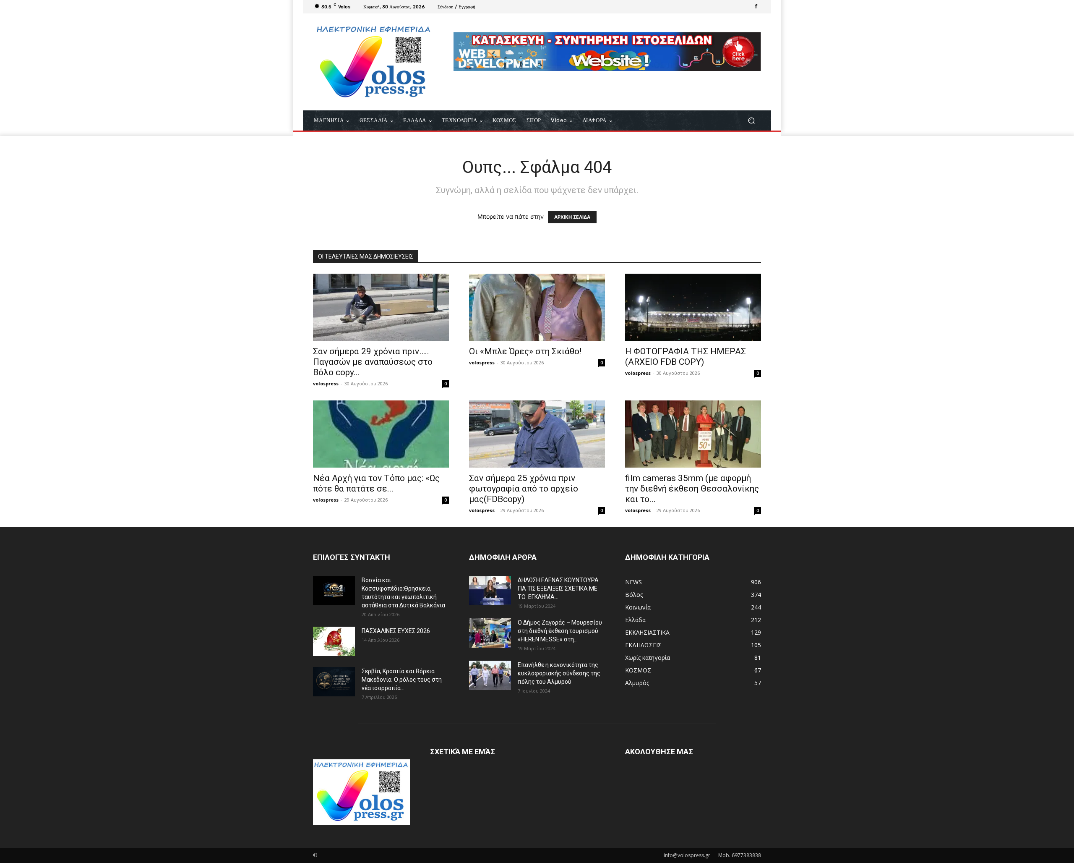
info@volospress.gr (687, 855)
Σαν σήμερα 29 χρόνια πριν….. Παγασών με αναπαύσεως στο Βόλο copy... (373, 361)
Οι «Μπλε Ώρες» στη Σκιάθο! (525, 351)
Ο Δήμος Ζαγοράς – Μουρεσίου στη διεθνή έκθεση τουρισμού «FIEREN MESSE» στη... (560, 631)
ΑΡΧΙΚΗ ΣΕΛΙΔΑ (572, 217)
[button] (751, 121)
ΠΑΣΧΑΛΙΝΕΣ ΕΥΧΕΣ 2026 (396, 631)
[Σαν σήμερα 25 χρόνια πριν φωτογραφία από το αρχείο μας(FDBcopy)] (537, 434)
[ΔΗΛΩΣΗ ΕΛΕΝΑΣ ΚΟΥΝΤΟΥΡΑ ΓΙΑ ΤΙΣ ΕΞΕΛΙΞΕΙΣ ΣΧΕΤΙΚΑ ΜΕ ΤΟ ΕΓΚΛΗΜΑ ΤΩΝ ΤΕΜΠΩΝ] (490, 590)
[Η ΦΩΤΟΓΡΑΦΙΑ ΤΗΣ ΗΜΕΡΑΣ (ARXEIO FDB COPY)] (693, 307)
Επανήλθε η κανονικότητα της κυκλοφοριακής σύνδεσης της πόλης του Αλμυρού (559, 673)
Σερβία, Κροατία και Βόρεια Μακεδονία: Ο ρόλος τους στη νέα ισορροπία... (402, 679)
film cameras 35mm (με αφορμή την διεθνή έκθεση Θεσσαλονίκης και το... (692, 488)
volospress (326, 383)
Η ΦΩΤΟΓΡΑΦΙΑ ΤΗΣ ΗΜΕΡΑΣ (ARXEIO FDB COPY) (685, 356)
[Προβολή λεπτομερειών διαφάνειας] (607, 51)
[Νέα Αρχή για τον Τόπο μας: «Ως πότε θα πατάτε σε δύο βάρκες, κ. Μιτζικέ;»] (381, 434)
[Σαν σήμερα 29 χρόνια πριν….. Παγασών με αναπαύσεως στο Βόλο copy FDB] (381, 307)
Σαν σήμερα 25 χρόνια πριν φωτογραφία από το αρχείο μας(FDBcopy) (523, 488)
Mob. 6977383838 (739, 855)
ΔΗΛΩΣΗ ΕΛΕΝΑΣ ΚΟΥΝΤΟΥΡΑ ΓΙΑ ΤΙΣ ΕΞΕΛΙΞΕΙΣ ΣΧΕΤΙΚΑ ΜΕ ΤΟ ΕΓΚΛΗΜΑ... (558, 588)
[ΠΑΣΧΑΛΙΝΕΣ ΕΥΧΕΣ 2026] (334, 641)
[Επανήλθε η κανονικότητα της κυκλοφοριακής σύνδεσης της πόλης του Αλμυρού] (490, 675)
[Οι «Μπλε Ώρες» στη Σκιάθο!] (537, 307)
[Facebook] (756, 7)
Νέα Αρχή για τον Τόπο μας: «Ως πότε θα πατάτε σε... (376, 483)
